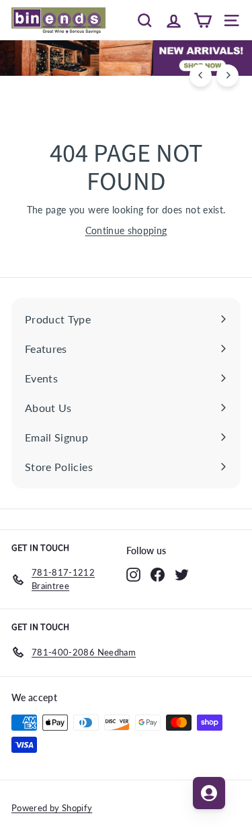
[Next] (227, 75)
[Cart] (202, 20)
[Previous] (201, 75)
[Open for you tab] (209, 793)
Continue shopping (126, 230)
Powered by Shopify (51, 807)
